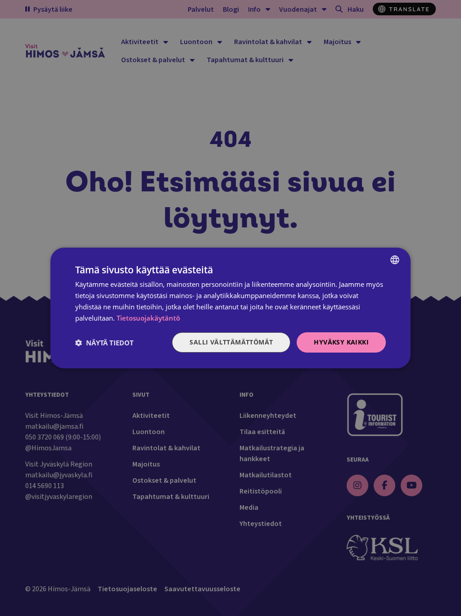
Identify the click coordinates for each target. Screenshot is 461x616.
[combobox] (394, 259)
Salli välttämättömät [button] (231, 342)
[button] (104, 343)
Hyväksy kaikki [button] (341, 342)
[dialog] (230, 308)
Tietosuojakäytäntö (148, 317)
